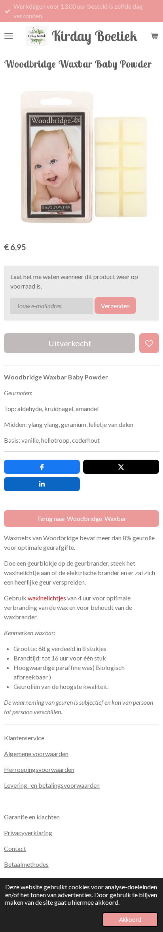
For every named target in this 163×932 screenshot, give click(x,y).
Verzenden (115, 305)
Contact (15, 848)
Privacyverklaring (28, 832)
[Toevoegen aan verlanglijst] (149, 343)
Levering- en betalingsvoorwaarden (52, 785)
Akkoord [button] (130, 919)
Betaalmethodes (26, 864)
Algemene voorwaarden (36, 753)
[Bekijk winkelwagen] (154, 36)
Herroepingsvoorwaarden (39, 769)
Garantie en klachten (32, 817)
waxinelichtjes (47, 598)
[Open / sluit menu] (8, 36)
